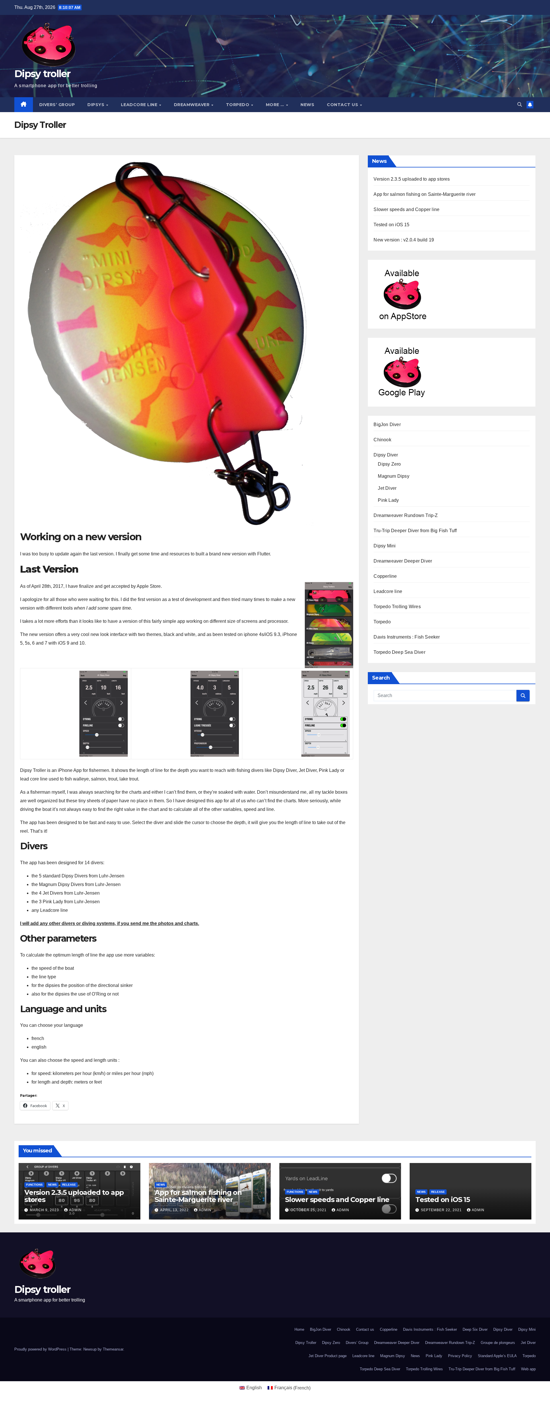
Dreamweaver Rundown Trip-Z (406, 515)
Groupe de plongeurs (498, 1342)
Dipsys (96, 104)
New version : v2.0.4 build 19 (404, 239)
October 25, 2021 (309, 1210)
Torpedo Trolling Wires (397, 606)
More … (276, 104)
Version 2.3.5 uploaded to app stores (412, 179)
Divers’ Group (57, 104)
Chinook (382, 439)
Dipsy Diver (386, 454)
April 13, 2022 (175, 1210)
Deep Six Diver (475, 1329)
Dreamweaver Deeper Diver (403, 561)
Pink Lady (388, 500)
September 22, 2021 (442, 1210)
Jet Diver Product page (328, 1356)
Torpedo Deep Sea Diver (399, 652)
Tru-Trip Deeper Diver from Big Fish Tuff (415, 530)
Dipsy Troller (305, 1342)
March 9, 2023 (45, 1210)
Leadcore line (140, 104)
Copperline (385, 576)
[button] (519, 104)
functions (34, 1184)
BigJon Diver (387, 424)
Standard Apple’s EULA (497, 1356)
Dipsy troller (42, 74)
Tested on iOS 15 (391, 224)
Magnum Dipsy (393, 476)
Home (299, 1329)
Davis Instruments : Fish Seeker (407, 637)
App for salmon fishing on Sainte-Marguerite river (425, 194)
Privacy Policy (460, 1356)
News (307, 104)
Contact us (343, 104)
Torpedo (238, 104)
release (69, 1184)
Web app (528, 1369)
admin (75, 1210)
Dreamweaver (192, 104)
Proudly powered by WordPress (41, 1349)
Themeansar (113, 1349)
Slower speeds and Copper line (406, 209)
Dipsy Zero (389, 464)
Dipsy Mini (385, 545)
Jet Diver (387, 488)
